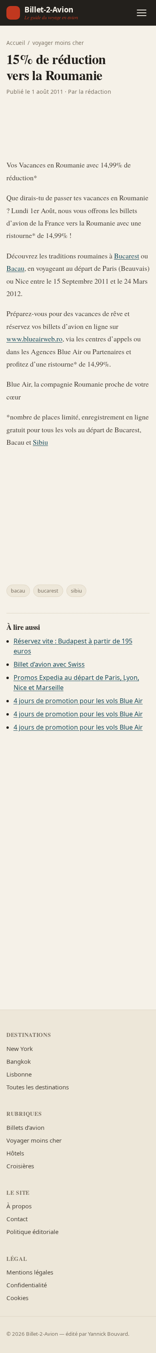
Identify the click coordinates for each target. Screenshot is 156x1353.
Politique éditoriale (32, 1232)
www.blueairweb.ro (34, 338)
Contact (17, 1219)
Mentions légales (29, 1272)
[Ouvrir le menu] (142, 12)
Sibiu (40, 442)
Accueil (15, 42)
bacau (18, 590)
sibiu (76, 590)
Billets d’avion (25, 1127)
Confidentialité (26, 1285)
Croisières (20, 1166)
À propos (19, 1206)
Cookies (17, 1298)
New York (19, 1048)
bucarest (48, 590)
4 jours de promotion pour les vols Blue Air (78, 700)
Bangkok (18, 1061)
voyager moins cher (58, 42)
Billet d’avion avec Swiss (49, 664)
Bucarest (126, 255)
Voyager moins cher (34, 1140)
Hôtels (15, 1153)
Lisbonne (19, 1074)
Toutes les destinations (37, 1087)
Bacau (15, 268)
